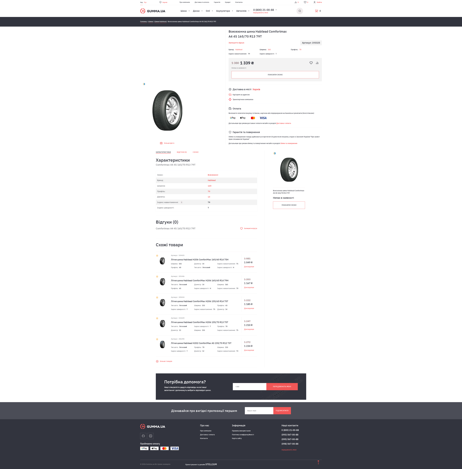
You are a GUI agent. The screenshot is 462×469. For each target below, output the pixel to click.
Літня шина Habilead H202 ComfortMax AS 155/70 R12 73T (201, 343)
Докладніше (249, 267)
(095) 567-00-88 (290, 439)
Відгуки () (182, 152)
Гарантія (217, 2)
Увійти (319, 2)
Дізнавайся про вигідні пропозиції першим (204, 411)
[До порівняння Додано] (317, 63)
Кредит (228, 2)
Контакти (204, 438)
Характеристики (163, 152)
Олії (208, 11)
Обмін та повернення (288, 143)
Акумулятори (223, 11)
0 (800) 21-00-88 (290, 430)
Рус (145, 2)
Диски (196, 11)
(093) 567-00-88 (290, 434)
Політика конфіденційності (243, 435)
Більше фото (169, 143)
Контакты (239, 2)
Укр (141, 2)
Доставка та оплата (202, 2)
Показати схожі (275, 75)
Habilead (238, 49)
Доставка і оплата (283, 123)
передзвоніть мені (260, 13)
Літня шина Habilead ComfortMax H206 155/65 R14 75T (199, 301)
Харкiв (164, 2)
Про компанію (185, 2)
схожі (196, 152)
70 (300, 49)
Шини (184, 11)
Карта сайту (237, 438)
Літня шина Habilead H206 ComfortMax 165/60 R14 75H (199, 259)
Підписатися (282, 410)
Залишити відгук (236, 42)
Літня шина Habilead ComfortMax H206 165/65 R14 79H (199, 280)
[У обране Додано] (311, 63)
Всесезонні (213, 175)
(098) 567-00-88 (290, 443)
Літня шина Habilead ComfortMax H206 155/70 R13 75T (199, 322)
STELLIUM (211, 464)
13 (209, 197)
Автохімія (241, 11)
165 (269, 49)
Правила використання (241, 431)
